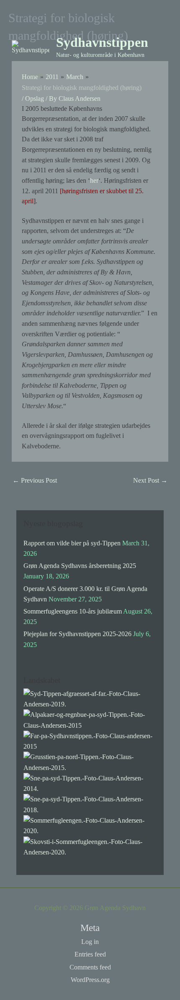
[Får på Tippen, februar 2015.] (90, 740)
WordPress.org (90, 980)
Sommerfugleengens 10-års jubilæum (72, 611)
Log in (90, 942)
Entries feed (90, 954)
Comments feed (90, 967)
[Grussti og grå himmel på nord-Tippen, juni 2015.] (90, 761)
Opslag (34, 98)
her (94, 180)
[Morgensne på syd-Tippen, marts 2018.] (90, 803)
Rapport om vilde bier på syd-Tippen (72, 543)
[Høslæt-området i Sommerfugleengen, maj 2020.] (90, 825)
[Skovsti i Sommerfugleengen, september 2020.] (90, 845)
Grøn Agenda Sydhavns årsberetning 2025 (79, 565)
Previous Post (35, 480)
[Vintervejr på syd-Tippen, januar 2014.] (90, 782)
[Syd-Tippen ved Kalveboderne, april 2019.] (90, 698)
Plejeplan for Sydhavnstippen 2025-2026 (77, 633)
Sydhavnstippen (102, 42)
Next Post (150, 480)
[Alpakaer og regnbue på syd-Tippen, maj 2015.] (90, 719)
